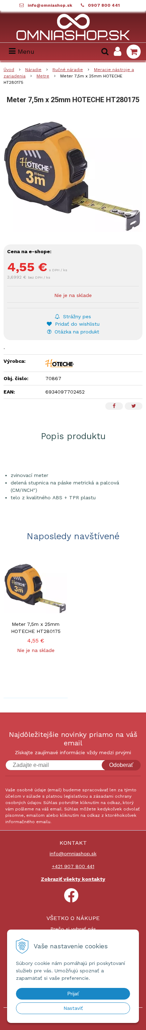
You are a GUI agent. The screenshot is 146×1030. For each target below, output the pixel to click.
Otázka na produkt (76, 331)
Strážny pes (76, 316)
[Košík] (134, 52)
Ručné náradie (67, 69)
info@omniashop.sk (50, 5)
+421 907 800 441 (73, 866)
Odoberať (121, 765)
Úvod (9, 69)
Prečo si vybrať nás (73, 929)
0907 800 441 (104, 5)
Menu (25, 51)
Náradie (33, 69)
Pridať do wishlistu (76, 324)
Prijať (73, 993)
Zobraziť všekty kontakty (73, 879)
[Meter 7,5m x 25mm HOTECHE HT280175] (73, 173)
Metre (42, 76)
